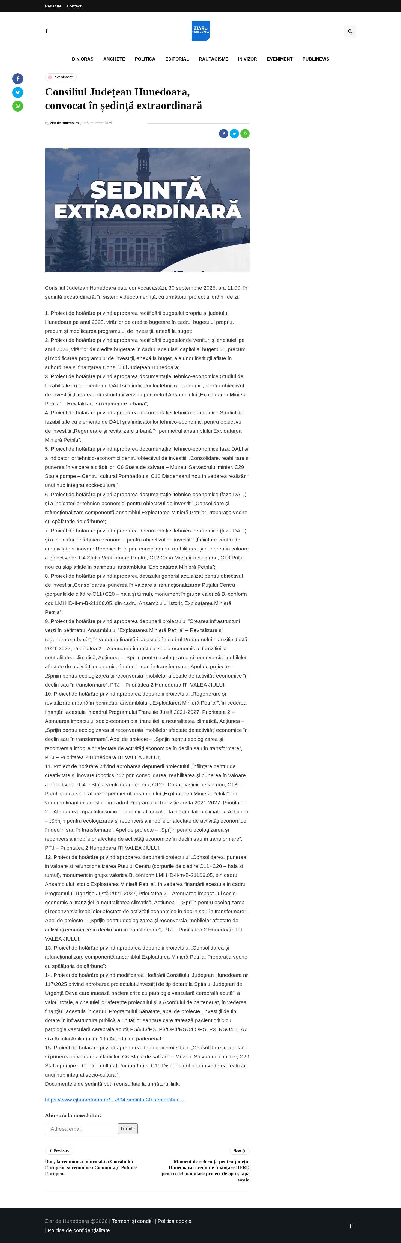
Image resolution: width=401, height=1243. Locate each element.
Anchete (114, 59)
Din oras (83, 59)
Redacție (53, 6)
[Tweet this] (234, 133)
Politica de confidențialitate (79, 1230)
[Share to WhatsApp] (245, 133)
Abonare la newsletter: (73, 1115)
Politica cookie (174, 1221)
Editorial (177, 59)
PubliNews (316, 59)
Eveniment (280, 59)
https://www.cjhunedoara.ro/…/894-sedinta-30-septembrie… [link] (115, 1100)
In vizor (247, 59)
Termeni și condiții (133, 1221)
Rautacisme (213, 59)
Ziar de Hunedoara (64, 123)
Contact (74, 6)
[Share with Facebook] (223, 133)
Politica (145, 59)
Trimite (128, 1128)
